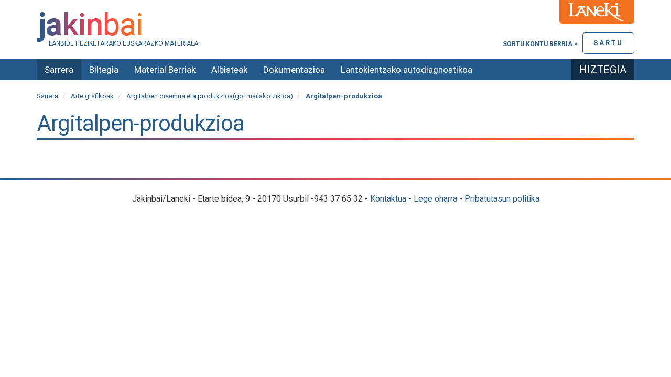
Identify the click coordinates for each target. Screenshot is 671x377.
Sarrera (59, 69)
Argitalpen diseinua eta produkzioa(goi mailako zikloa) (209, 96)
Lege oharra (435, 199)
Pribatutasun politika (501, 199)
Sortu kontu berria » (540, 44)
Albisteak (229, 69)
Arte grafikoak (92, 96)
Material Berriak (165, 69)
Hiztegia (602, 69)
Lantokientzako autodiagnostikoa (406, 69)
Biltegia (103, 69)
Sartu (608, 43)
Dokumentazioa (294, 69)
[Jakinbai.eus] (335, 27)
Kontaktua (388, 199)
